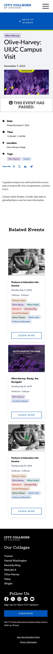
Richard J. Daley (19, 300)
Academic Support (20, 401)
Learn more (26, 335)
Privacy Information (28, 642)
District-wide (33, 317)
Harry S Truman (18, 317)
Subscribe (26, 613)
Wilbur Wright (33, 305)
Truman (8, 556)
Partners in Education (21, 321)
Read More (26, 263)
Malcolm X (16, 309)
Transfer (26, 159)
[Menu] (45, 6)
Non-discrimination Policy (28, 637)
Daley (7, 579)
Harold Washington (20, 313)
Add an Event (11, 625)
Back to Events (27, 21)
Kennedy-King (30, 309)
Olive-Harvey (12, 36)
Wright (8, 583)
